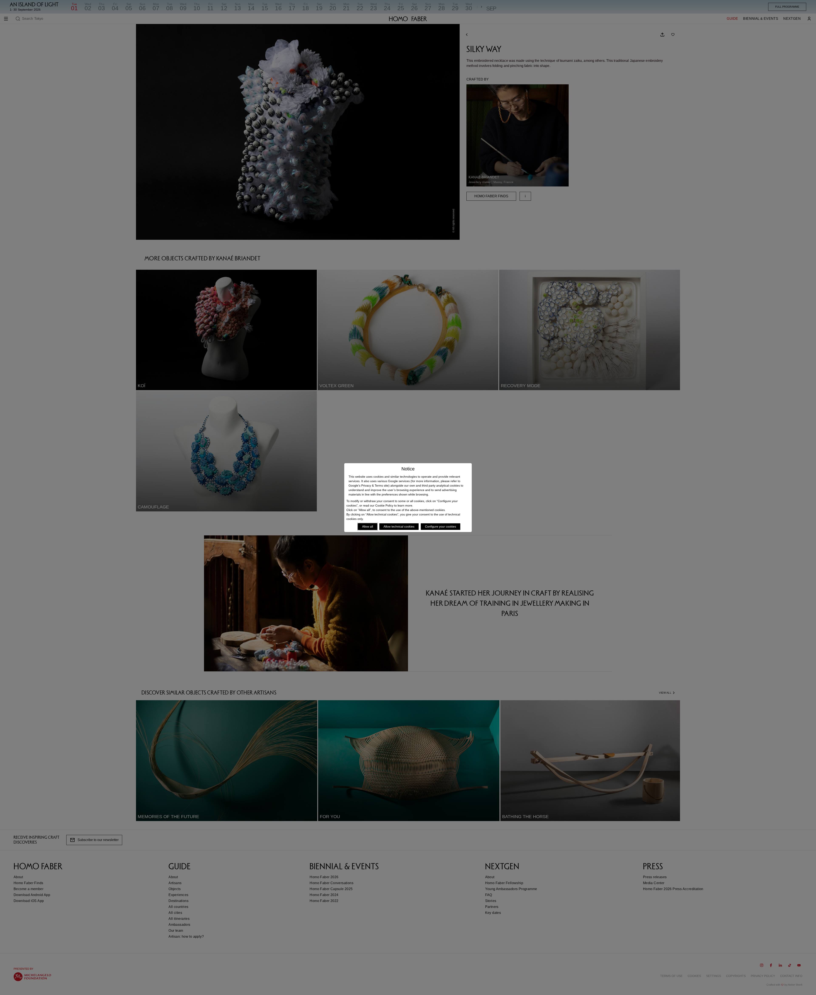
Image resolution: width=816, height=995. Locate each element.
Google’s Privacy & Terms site (368, 485)
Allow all (367, 526)
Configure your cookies (440, 526)
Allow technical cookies (399, 526)
